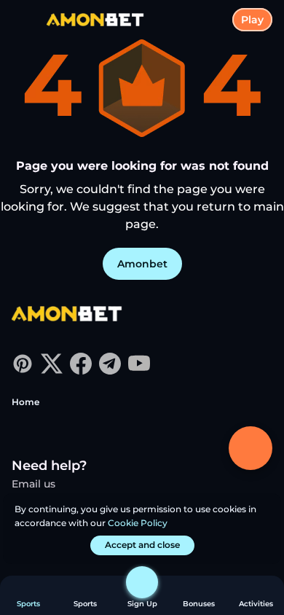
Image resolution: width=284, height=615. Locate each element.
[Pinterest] (22, 370)
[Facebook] (81, 370)
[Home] (89, 20)
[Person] (142, 582)
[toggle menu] (23, 23)
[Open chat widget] (250, 448)
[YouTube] (139, 370)
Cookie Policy (137, 522)
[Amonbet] (66, 315)
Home (25, 401)
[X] (52, 370)
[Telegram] (110, 370)
